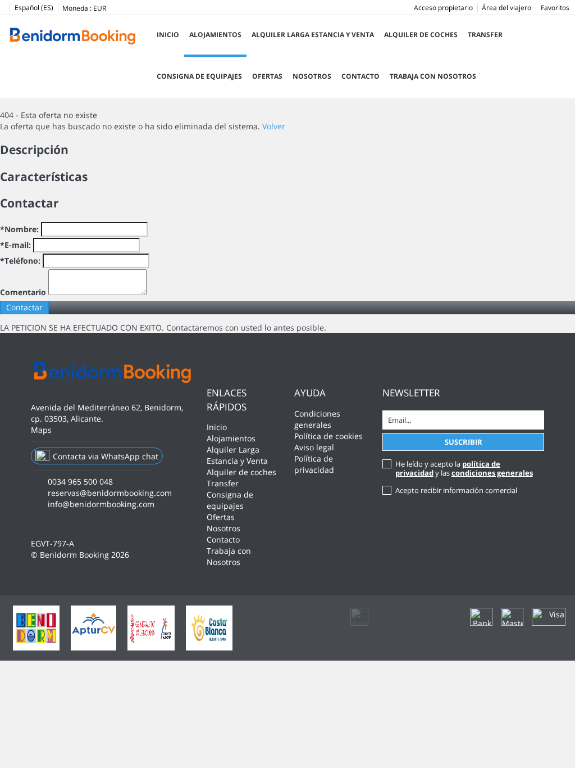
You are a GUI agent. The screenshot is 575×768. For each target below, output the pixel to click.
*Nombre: (19, 229)
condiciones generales (492, 473)
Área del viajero (506, 7)
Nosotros (312, 76)
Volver (273, 126)
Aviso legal (314, 447)
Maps (41, 429)
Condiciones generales (317, 419)
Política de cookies (328, 436)
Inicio (168, 34)
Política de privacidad (314, 464)
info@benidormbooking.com (101, 504)
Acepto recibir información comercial (456, 490)
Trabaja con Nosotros (433, 76)
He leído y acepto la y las (464, 468)
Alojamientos (215, 34)
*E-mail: (15, 245)
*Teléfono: (20, 260)
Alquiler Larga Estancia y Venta (313, 34)
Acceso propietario (443, 7)
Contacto (360, 76)
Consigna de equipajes (199, 76)
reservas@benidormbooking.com (110, 492)
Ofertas (267, 76)
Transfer (485, 34)
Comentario (23, 292)
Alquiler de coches (421, 34)
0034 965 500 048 (80, 481)
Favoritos (555, 7)
